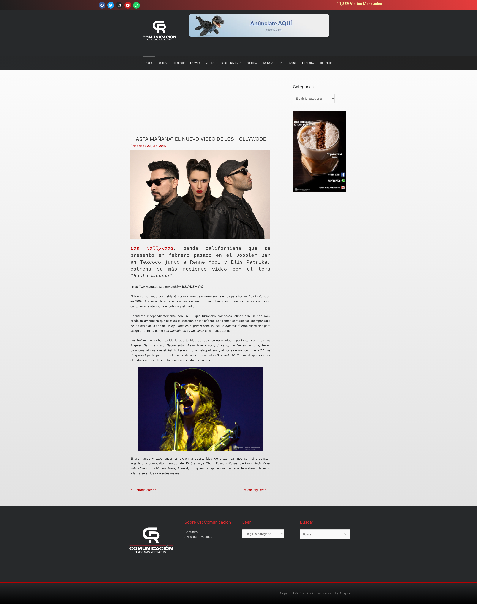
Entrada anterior (144, 490)
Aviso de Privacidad (198, 537)
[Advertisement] (200, 110)
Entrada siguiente (256, 490)
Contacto (191, 532)
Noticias (138, 146)
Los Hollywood (151, 248)
